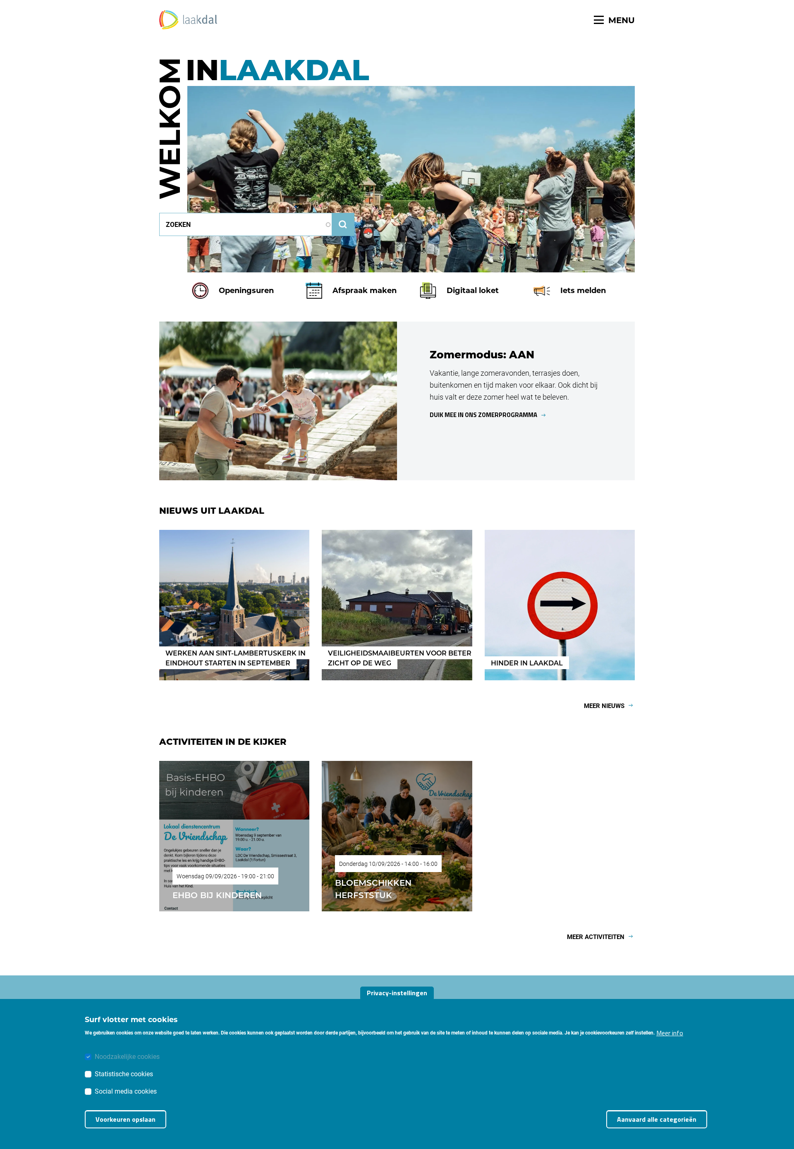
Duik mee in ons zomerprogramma (483, 415)
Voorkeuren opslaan (125, 1119)
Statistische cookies (124, 1073)
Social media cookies (126, 1090)
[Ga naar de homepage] (188, 19)
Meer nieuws (604, 705)
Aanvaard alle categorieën (656, 1119)
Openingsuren (246, 290)
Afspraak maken (364, 290)
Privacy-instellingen (397, 993)
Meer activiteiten (595, 936)
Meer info (669, 1032)
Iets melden (583, 290)
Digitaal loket (473, 290)
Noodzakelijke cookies (127, 1055)
